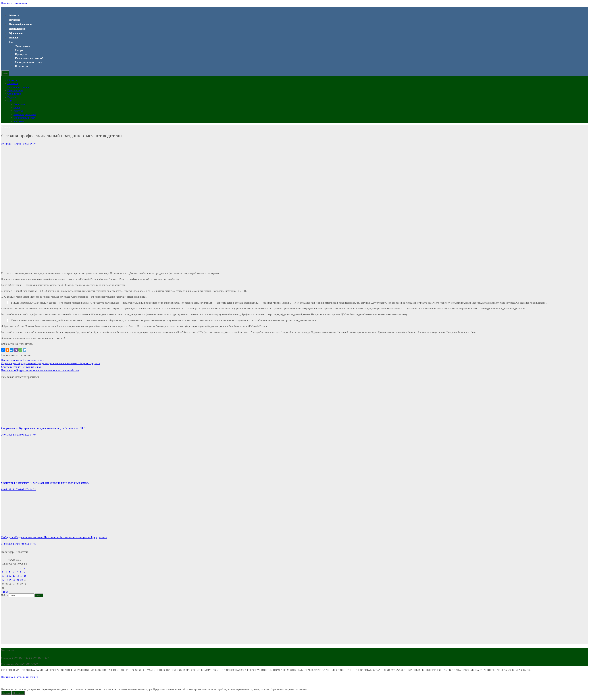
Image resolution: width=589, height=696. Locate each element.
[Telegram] (24, 350)
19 (10, 579)
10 (3, 575)
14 (18, 575)
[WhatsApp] (20, 350)
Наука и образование (20, 24)
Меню (5, 73)
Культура (21, 54)
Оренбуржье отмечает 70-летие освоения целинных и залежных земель (45, 483)
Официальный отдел (28, 62)
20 (14, 579)
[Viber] (16, 350)
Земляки (5, 127)
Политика (14, 19)
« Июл (4, 591)
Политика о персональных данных (19, 676)
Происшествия (17, 28)
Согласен (6, 693)
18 (7, 579)
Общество (14, 15)
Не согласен (18, 693)
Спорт (19, 50)
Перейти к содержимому (14, 2)
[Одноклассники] (7, 350)
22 (21, 579)
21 (18, 579)
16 (25, 575)
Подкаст (13, 37)
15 (21, 575)
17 (3, 579)
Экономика (22, 46)
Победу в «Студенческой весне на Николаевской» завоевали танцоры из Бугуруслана (54, 537)
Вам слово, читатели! (29, 58)
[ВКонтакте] (3, 350)
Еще (11, 42)
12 (10, 575)
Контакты (21, 66)
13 (14, 575)
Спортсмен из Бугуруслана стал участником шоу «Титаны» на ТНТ (43, 428)
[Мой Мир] (11, 350)
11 (7, 575)
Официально (16, 33)
